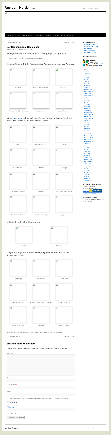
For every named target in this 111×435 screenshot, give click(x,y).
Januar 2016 (87, 110)
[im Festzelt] (18, 84)
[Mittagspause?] (41, 275)
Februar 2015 (87, 132)
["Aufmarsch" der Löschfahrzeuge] (18, 108)
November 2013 (88, 161)
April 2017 (87, 81)
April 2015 (87, 128)
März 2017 (87, 83)
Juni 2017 (86, 77)
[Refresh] (10, 407)
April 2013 (87, 174)
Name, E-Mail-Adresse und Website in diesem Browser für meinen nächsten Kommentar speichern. (39, 398)
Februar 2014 (87, 155)
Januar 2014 (87, 157)
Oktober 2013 (87, 163)
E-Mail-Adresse (12, 384)
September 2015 (88, 118)
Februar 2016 (87, 108)
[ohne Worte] (64, 84)
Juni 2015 (86, 124)
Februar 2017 (87, 85)
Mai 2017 (86, 79)
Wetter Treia (86, 192)
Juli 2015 (86, 122)
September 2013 (88, 165)
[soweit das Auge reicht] (18, 299)
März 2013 (87, 176)
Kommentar (10, 353)
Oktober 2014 (87, 140)
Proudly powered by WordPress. (93, 428)
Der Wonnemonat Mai (90, 52)
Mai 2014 (86, 149)
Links (63, 35)
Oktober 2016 (87, 93)
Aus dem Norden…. (20, 7)
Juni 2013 (86, 171)
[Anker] (18, 141)
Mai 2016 (86, 103)
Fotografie (48, 35)
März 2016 (87, 106)
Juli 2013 (86, 169)
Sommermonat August (14, 42)
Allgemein (26, 332)
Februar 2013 (87, 178)
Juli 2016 (86, 99)
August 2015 (87, 120)
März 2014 (87, 153)
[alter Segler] (64, 164)
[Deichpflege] (18, 275)
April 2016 (87, 105)
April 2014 (87, 151)
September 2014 (88, 141)
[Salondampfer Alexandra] (18, 211)
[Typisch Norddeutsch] (18, 322)
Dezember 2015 (88, 112)
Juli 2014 (86, 145)
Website (9, 391)
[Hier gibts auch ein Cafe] (18, 188)
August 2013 (87, 167)
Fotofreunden (17, 118)
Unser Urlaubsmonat (89, 50)
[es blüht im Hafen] (18, 164)
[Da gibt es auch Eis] (64, 299)
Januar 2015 (87, 134)
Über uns (56, 35)
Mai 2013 (86, 173)
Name (9, 378)
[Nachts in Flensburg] (41, 211)
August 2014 (87, 143)
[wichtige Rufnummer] (64, 108)
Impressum (70, 35)
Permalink (59, 332)
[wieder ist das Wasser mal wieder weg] (41, 299)
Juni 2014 (86, 147)
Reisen (17, 35)
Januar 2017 (87, 87)
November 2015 (88, 114)
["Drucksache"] (41, 188)
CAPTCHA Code (11, 413)
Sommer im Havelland (90, 44)
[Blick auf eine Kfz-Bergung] (41, 84)
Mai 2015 (86, 126)
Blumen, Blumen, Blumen (91, 46)
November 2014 (88, 138)
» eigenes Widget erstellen (89, 193)
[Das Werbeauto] (41, 108)
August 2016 (87, 97)
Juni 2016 (86, 101)
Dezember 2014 (88, 136)
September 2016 (88, 95)
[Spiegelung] (64, 211)
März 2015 (87, 130)
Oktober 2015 (87, 116)
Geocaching (39, 35)
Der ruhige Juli (88, 48)
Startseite (10, 35)
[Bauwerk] (24, 242)
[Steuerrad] (64, 141)
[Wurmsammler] (64, 275)
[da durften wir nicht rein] (41, 141)
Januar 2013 (87, 180)
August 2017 (87, 73)
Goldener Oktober (70, 42)
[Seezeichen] (41, 322)
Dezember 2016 (88, 89)
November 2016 (88, 91)
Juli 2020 (86, 72)
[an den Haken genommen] (64, 188)
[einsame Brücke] (64, 322)
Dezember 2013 (88, 159)
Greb (31, 50)
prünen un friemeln (27, 35)
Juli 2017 (86, 75)
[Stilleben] (41, 164)
